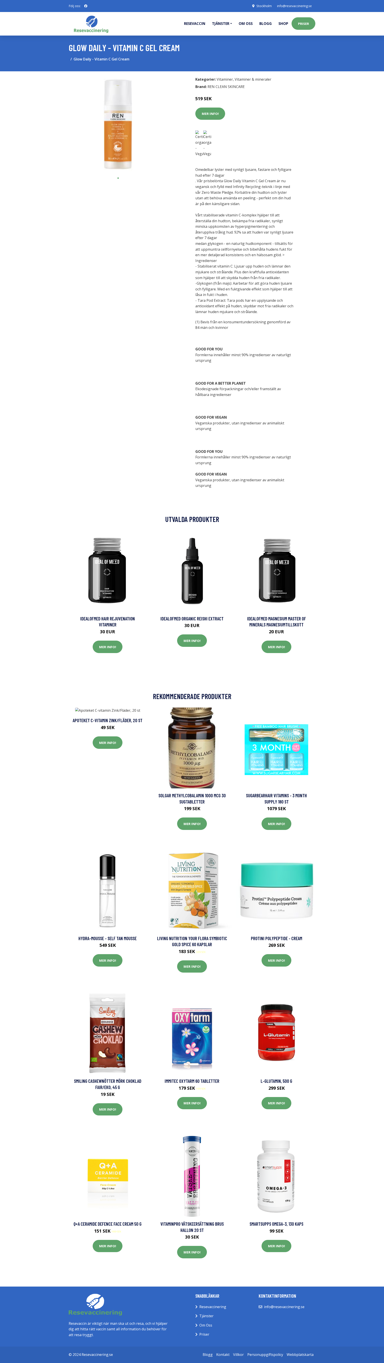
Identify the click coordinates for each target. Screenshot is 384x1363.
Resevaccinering (212, 1306)
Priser (303, 23)
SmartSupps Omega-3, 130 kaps (276, 1224)
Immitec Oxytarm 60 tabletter (192, 1081)
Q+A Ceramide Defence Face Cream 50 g (108, 1224)
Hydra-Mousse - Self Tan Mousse (107, 938)
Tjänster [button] (220, 23)
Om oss (246, 23)
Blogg (265, 23)
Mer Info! (210, 113)
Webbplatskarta (300, 1354)
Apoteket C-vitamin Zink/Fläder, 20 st (107, 720)
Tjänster (206, 1315)
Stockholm (264, 6)
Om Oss (205, 1325)
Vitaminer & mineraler (253, 79)
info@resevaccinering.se (294, 6)
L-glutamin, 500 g (276, 1081)
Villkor (238, 1354)
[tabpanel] (118, 124)
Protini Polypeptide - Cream (276, 938)
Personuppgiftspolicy (265, 1354)
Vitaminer (225, 79)
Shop (283, 23)
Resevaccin (194, 23)
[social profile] (85, 6)
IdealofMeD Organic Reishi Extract (192, 618)
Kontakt (223, 1354)
